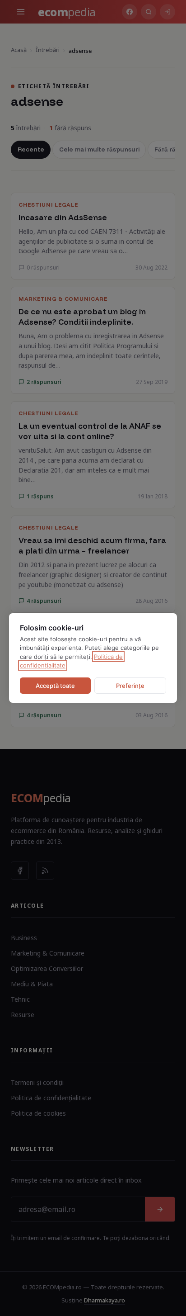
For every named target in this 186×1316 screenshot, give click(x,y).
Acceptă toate (55, 685)
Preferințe (130, 685)
